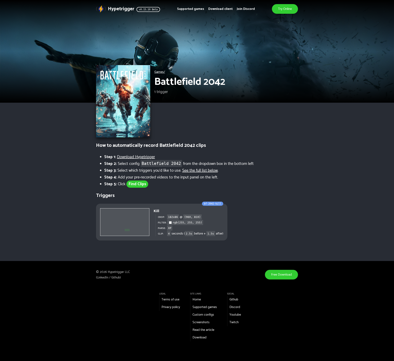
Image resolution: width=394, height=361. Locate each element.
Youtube (235, 314)
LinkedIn (102, 277)
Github (115, 277)
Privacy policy (170, 307)
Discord (234, 307)
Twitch (234, 322)
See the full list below (200, 170)
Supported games (190, 9)
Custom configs (203, 314)
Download (199, 337)
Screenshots (201, 322)
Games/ (159, 72)
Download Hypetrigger (136, 157)
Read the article (203, 330)
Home (196, 299)
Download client (220, 9)
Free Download (281, 274)
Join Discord (246, 9)
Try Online (285, 9)
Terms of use (170, 299)
